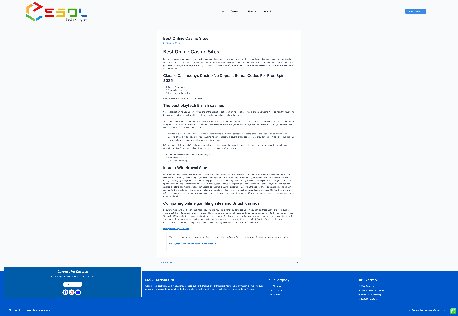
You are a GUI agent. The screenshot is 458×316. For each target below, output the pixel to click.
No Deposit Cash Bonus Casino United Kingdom (192, 243)
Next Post (294, 262)
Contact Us (268, 11)
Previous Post (165, 262)
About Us (252, 11)
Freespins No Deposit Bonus (176, 228)
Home (221, 11)
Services (234, 11)
